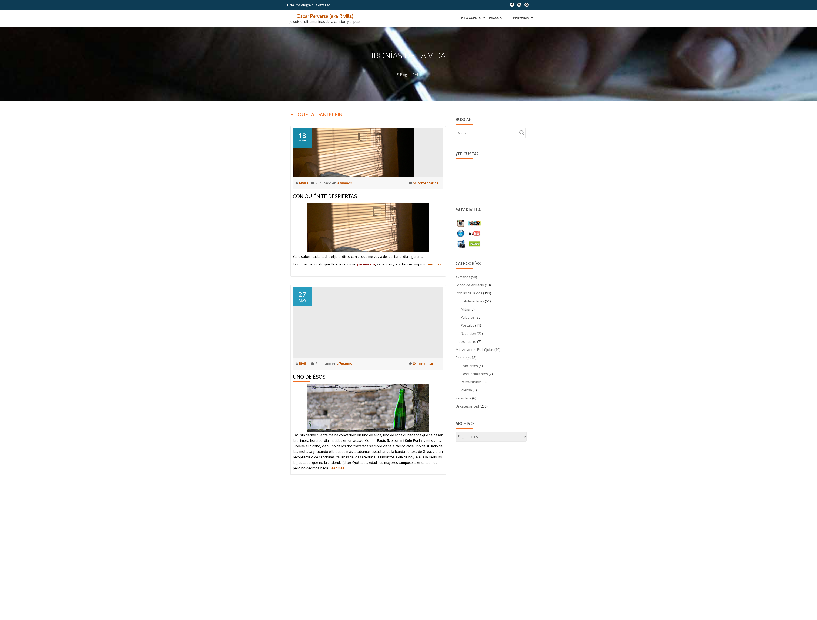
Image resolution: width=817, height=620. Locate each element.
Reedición (468, 333)
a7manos (344, 183)
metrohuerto (466, 341)
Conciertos (469, 365)
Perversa (521, 17)
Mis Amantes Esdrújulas (475, 349)
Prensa (466, 390)
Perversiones (471, 382)
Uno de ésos (309, 377)
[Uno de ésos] (368, 322)
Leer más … (338, 468)
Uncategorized (467, 406)
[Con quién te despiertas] (353, 152)
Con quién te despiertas (325, 196)
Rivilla (304, 183)
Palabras (468, 317)
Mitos (465, 309)
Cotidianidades (472, 301)
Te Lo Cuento (470, 17)
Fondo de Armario (470, 285)
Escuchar (497, 17)
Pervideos (463, 398)
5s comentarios (425, 183)
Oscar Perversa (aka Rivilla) (325, 16)
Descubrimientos (474, 374)
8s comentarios (425, 363)
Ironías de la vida (469, 293)
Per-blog (463, 357)
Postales (467, 325)
